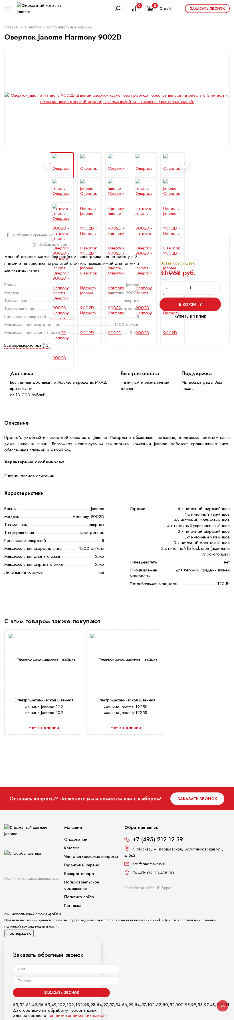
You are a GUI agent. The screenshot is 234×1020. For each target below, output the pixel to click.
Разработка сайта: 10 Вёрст (147, 888)
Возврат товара (79, 873)
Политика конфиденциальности (31, 878)
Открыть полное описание (29, 476)
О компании (75, 839)
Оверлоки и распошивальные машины (58, 27)
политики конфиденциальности (77, 1015)
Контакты (72, 905)
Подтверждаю (19, 933)
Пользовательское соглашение (81, 885)
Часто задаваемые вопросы (91, 856)
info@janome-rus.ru (149, 864)
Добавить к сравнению (32, 235)
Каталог (71, 848)
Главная (11, 27)
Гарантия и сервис (81, 865)
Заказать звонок (207, 8)
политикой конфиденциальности (31, 926)
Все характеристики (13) (27, 345)
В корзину (190, 304)
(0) (35, 244)
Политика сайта (79, 897)
